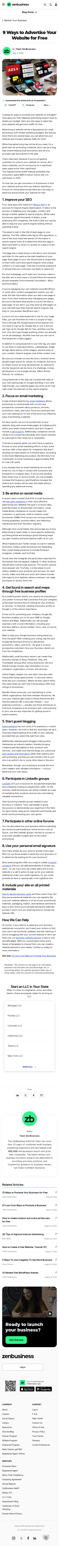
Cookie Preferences (41, 1445)
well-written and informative (16, 754)
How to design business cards (16, 894)
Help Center (37, 1419)
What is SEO (39, 205)
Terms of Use (38, 1427)
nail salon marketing (16, 502)
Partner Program (9, 1436)
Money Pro (7, 1493)
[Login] (56, 5)
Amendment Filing (10, 1502)
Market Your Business (15, 20)
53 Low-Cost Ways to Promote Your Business (34, 956)
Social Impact (8, 1419)
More (46, 105)
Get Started (16, 1339)
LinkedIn (6, 784)
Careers (5, 1414)
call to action (18, 432)
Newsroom (7, 1427)
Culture (5, 1423)
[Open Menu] (3, 4)
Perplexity (30, 105)
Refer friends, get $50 (12, 1449)
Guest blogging (9, 726)
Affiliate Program (9, 1441)
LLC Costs (6, 1497)
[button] (50, 1313)
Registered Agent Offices (13, 1454)
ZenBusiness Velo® (10, 1488)
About (5, 1410)
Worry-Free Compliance (12, 1475)
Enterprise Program (10, 1445)
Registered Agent (10, 1471)
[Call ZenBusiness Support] (50, 5)
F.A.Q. (35, 1414)
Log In (23, 1367)
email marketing (37, 401)
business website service (28, 938)
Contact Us (37, 1423)
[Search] (45, 4)
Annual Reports (9, 1484)
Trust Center (37, 1436)
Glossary (36, 1441)
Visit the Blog (8, 1432)
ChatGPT (12, 105)
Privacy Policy (38, 1432)
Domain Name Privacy (12, 1514)
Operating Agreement (12, 1480)
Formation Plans (9, 1466)
